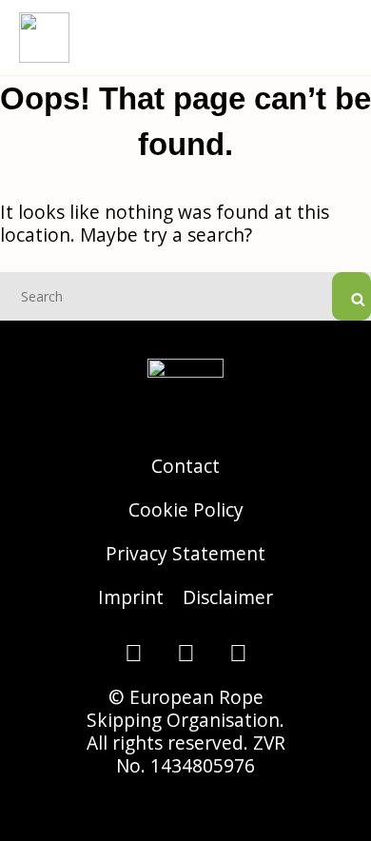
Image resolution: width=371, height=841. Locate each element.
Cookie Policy (186, 509)
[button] (338, 37)
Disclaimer (228, 597)
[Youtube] (238, 652)
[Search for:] (185, 294)
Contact (185, 466)
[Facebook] (185, 652)
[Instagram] (133, 652)
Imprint (131, 597)
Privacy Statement (185, 553)
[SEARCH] (351, 296)
